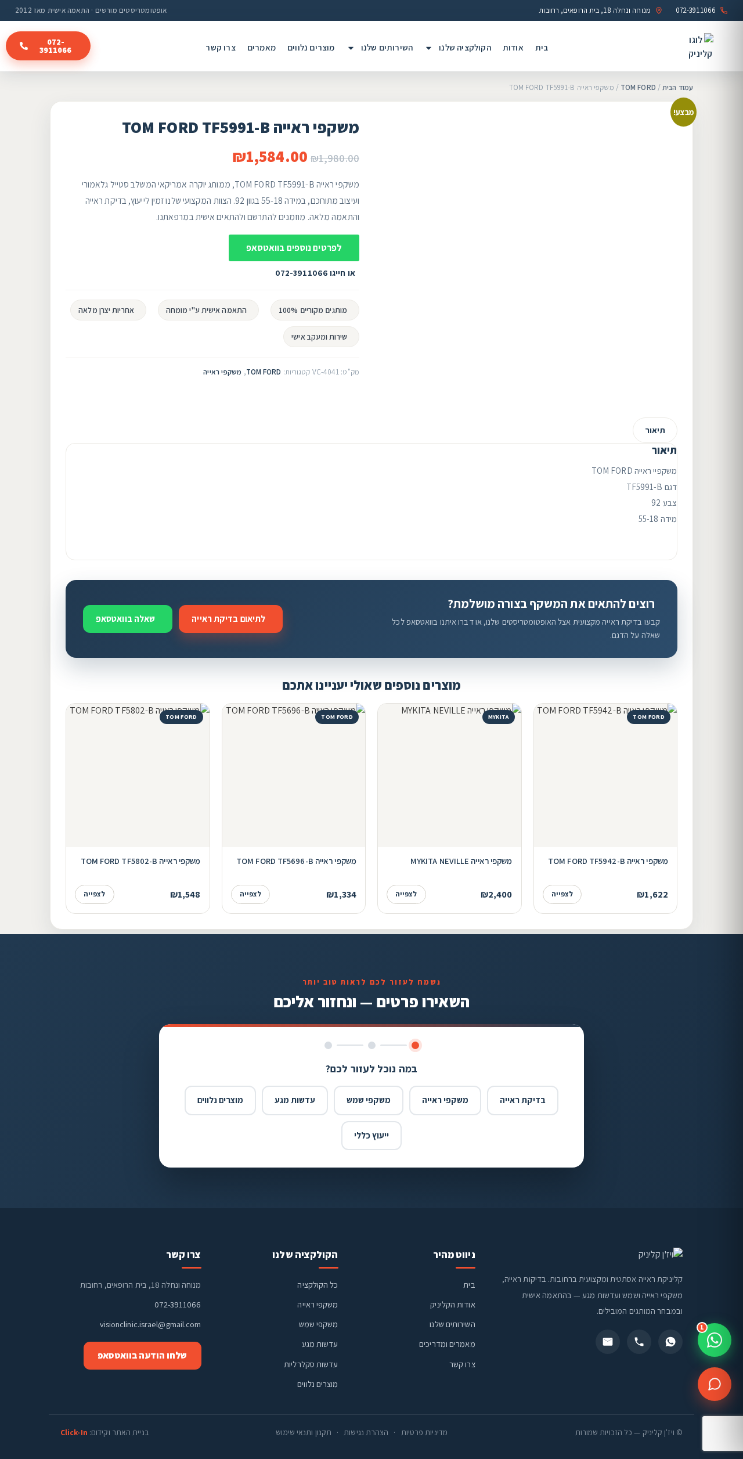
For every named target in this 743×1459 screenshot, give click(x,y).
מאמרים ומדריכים (447, 1343)
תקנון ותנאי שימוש (303, 1432)
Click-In (74, 1432)
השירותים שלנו (387, 47)
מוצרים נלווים (311, 47)
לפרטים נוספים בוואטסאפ (294, 248)
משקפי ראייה (222, 372)
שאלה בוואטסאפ (125, 618)
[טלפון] (639, 1342)
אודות (513, 47)
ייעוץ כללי (371, 1135)
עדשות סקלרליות (311, 1364)
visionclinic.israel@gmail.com (150, 1324)
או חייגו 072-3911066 (315, 272)
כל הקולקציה (317, 1284)
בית (542, 47)
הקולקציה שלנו (465, 47)
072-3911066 (177, 1304)
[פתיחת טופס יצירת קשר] (714, 1384)
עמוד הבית (677, 87)
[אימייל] (608, 1342)
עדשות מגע (295, 1099)
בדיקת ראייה (523, 1099)
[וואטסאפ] (670, 1342)
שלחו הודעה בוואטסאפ (142, 1355)
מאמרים (261, 47)
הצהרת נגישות (366, 1432)
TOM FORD (638, 87)
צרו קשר (220, 47)
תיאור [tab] (655, 429)
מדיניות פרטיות (424, 1432)
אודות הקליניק (452, 1304)
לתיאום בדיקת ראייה (228, 618)
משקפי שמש (369, 1099)
